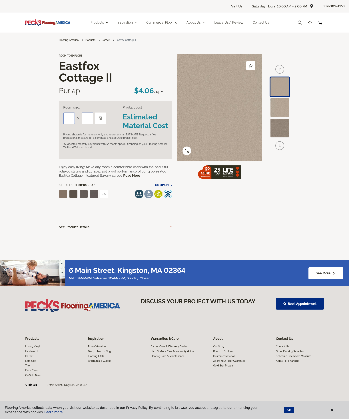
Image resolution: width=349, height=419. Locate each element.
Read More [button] (131, 175)
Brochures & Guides (99, 360)
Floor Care (31, 370)
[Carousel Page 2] (280, 107)
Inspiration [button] (125, 22)
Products (90, 40)
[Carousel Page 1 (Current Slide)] (280, 87)
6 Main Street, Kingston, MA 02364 (67, 385)
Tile (27, 365)
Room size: (71, 107)
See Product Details (74, 227)
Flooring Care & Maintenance (167, 356)
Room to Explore (222, 351)
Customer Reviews (224, 356)
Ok (289, 409)
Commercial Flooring (161, 22)
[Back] (279, 69)
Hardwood (31, 351)
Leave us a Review (228, 22)
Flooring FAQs (96, 356)
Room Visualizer (97, 346)
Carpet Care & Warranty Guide (168, 346)
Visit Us (236, 6)
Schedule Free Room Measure (293, 356)
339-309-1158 (334, 6)
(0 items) (320, 22)
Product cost (132, 107)
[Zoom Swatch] (186, 151)
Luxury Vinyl (32, 346)
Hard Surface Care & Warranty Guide (172, 351)
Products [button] (97, 22)
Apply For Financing (287, 360)
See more (323, 273)
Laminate (30, 360)
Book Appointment (302, 304)
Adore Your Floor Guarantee (229, 360)
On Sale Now (33, 375)
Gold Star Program (224, 365)
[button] (299, 22)
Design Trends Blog (99, 351)
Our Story (218, 346)
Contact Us (261, 22)
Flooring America (69, 40)
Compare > (163, 185)
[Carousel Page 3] (280, 128)
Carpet (106, 40)
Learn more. (53, 412)
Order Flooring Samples (290, 351)
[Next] (279, 145)
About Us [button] (193, 22)
